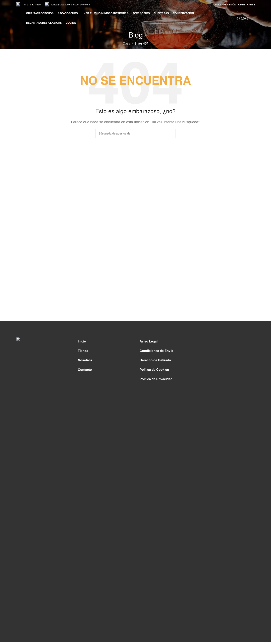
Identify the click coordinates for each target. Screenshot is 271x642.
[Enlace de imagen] (26, 487)
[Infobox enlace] (28, 4)
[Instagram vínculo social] (232, 341)
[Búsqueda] (253, 18)
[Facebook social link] (224, 341)
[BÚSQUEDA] (171, 133)
